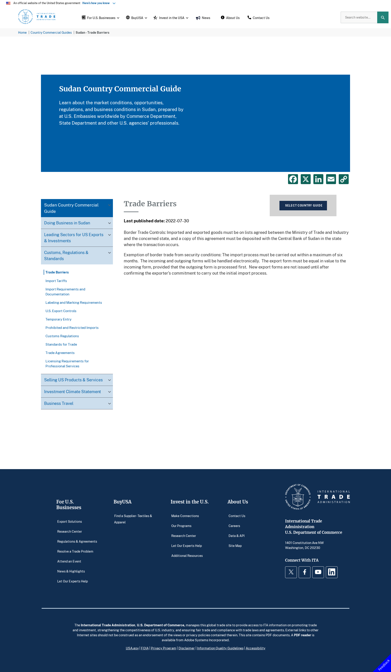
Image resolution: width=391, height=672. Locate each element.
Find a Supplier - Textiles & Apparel (133, 519)
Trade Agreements (60, 353)
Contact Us (237, 516)
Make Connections (185, 516)
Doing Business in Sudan (67, 223)
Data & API (237, 535)
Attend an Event (69, 561)
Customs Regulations (62, 336)
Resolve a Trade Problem (75, 551)
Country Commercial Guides (51, 32)
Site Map (235, 545)
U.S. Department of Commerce (160, 625)
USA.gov (132, 648)
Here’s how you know (97, 3)
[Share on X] (305, 179)
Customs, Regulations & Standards (66, 255)
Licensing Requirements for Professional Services (67, 363)
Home (22, 32)
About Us (238, 502)
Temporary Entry (58, 319)
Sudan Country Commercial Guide (71, 208)
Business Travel (58, 403)
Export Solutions (69, 521)
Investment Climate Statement (72, 391)
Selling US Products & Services (73, 379)
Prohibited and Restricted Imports (72, 327)
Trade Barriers (57, 272)
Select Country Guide (303, 205)
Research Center (69, 531)
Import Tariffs (56, 281)
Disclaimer (187, 648)
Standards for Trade (61, 344)
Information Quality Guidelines (220, 648)
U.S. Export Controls (60, 311)
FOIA (145, 648)
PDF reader (302, 635)
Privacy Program (163, 648)
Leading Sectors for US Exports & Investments (73, 237)
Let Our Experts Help (72, 581)
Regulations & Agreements (77, 541)
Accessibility (255, 648)
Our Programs (181, 525)
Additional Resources (187, 555)
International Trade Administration (108, 625)
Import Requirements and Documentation (65, 291)
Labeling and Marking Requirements (73, 302)
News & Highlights (71, 571)
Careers (234, 525)
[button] (100, 17)
